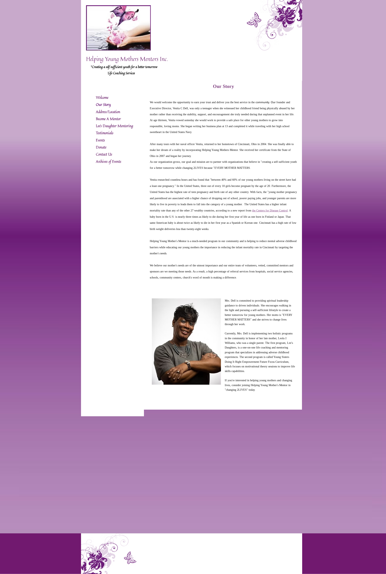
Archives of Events (108, 161)
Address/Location (108, 111)
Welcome (102, 97)
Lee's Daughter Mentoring (114, 126)
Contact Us (104, 154)
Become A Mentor (108, 119)
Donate (101, 147)
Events (100, 140)
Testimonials (104, 133)
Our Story (103, 104)
